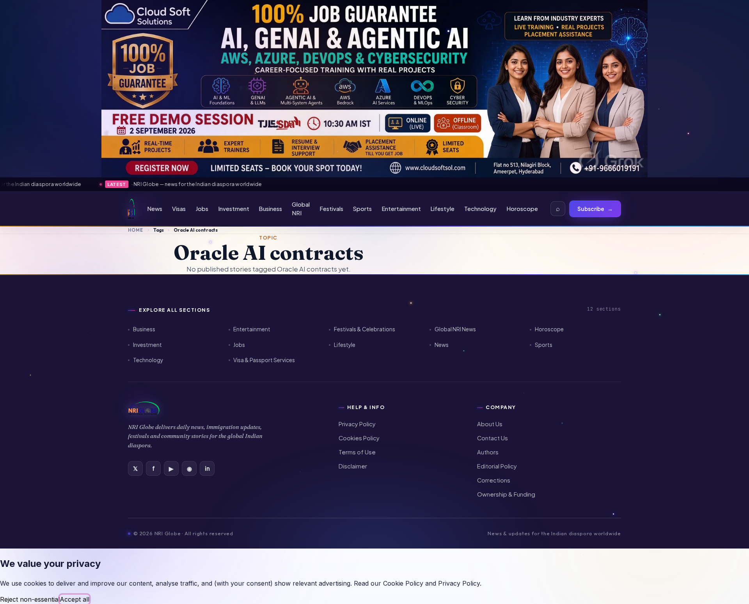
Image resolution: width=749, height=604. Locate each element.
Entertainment (401, 208)
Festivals (331, 208)
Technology (480, 208)
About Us (489, 423)
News (154, 208)
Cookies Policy (359, 437)
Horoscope (522, 208)
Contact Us (492, 437)
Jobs (201, 208)
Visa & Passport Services (264, 360)
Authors (488, 452)
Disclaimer (353, 466)
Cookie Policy (403, 583)
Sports (362, 208)
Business (270, 208)
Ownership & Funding (506, 494)
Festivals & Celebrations (364, 329)
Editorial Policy (497, 466)
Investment (233, 208)
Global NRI (301, 209)
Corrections (493, 480)
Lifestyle (442, 208)
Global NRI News (455, 329)
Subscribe (595, 209)
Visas (179, 208)
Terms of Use (357, 452)
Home (135, 230)
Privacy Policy (357, 423)
